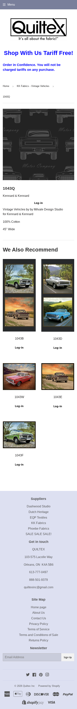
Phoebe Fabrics (38, 528)
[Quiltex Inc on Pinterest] (41, 675)
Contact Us (38, 618)
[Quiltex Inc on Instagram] (47, 675)
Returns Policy (38, 640)
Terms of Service (38, 629)
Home (6, 86)
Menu (11, 4)
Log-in (38, 202)
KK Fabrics (38, 523)
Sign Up (68, 657)
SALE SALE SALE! (38, 534)
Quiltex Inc (29, 686)
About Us (38, 612)
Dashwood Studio (38, 506)
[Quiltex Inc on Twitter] (28, 675)
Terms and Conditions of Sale (38, 634)
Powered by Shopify (49, 686)
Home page (38, 607)
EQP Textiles (38, 517)
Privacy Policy (38, 623)
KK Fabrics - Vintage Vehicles (33, 86)
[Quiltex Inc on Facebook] (34, 675)
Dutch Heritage (39, 512)
